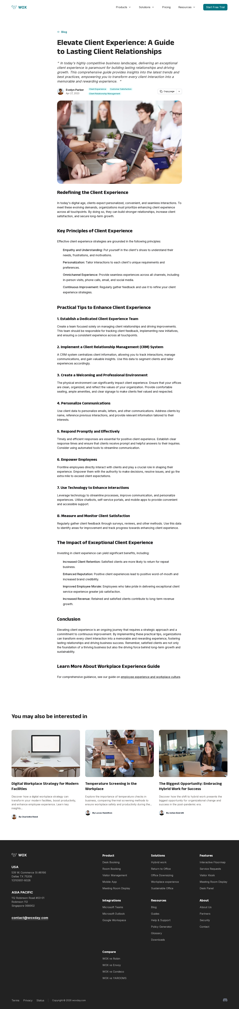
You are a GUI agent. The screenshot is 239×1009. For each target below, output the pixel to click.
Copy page (169, 91)
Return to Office (161, 868)
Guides (155, 913)
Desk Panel (207, 888)
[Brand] (30, 855)
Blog (64, 32)
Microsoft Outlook (113, 913)
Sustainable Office (162, 888)
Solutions (144, 7)
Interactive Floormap (213, 862)
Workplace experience (165, 881)
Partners (205, 913)
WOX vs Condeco (113, 971)
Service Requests (210, 868)
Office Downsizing (162, 875)
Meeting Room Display (116, 888)
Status (40, 1000)
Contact (204, 926)
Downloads (158, 939)
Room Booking (111, 868)
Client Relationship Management (104, 93)
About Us (206, 907)
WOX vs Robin (111, 958)
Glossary (156, 933)
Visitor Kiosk (207, 875)
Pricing (166, 7)
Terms (15, 1000)
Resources (185, 7)
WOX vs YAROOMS (114, 978)
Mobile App (109, 881)
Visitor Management (114, 875)
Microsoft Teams (112, 907)
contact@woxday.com (30, 918)
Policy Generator (161, 926)
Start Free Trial (215, 7)
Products (121, 7)
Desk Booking (111, 862)
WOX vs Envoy (111, 965)
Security (205, 920)
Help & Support (160, 920)
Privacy (28, 1000)
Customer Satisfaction (121, 89)
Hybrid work (158, 862)
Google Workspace (114, 920)
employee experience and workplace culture (150, 677)
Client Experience (97, 89)
